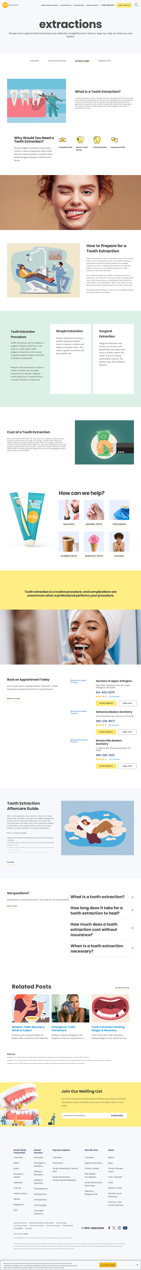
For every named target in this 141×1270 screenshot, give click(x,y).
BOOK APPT (128, 703)
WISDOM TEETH (104, 61)
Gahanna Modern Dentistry (114, 712)
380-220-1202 (105, 755)
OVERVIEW (34, 61)
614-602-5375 (105, 692)
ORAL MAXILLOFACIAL (57, 61)
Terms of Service (20, 1223)
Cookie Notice (67, 1226)
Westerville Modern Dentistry (109, 742)
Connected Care (78, 5)
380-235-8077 (105, 721)
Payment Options (92, 5)
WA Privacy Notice (37, 1226)
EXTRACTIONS (82, 61)
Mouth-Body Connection (49, 5)
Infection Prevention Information (41, 1223)
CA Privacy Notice (20, 1226)
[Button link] (136, 5)
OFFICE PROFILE (106, 703)
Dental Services (66, 5)
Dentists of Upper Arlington (114, 681)
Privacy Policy (61, 1223)
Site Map (28, 1228)
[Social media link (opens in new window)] (109, 1228)
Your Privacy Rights (21, 1234)
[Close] (137, 1264)
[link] (34, 61)
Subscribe (117, 1115)
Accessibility (18, 1228)
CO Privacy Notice (53, 1226)
